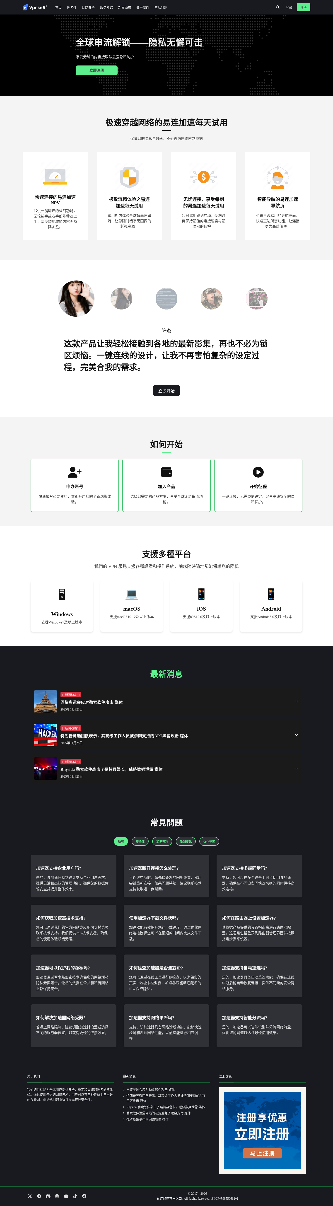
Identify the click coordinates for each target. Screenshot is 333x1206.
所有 (121, 841)
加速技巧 (162, 841)
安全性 (140, 841)
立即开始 (166, 391)
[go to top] (321, 1190)
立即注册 (96, 70)
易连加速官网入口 (169, 1198)
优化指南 (209, 841)
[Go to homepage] (35, 7)
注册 (303, 7)
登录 (289, 7)
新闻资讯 (186, 841)
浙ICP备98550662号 (224, 1198)
